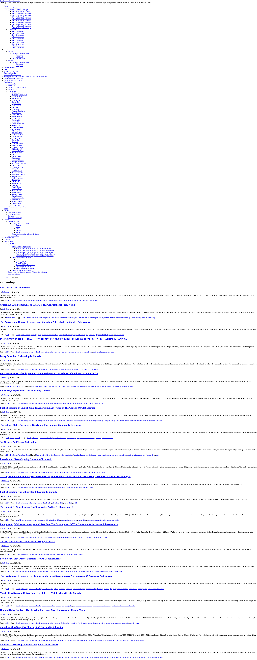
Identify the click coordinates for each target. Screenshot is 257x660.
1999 (7, 386)
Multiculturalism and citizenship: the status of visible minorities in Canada (40, 593)
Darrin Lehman (17, 189)
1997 (7, 300)
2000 (7, 403)
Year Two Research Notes (12, 75)
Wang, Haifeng (17, 96)
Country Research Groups (20, 223)
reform (106, 537)
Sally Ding (5, 292)
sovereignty (69, 554)
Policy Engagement (14, 274)
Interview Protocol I (18, 58)
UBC (5, 69)
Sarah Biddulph (17, 196)
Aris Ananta (16, 200)
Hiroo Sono (15, 165)
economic (81, 318)
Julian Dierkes (16, 113)
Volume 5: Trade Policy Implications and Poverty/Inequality (35, 256)
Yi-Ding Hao (16, 205)
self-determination (104, 352)
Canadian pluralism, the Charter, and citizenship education (31, 627)
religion (126, 623)
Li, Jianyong (16, 93)
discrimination (27, 300)
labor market (133, 589)
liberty (111, 318)
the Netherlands (94, 300)
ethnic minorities (91, 589)
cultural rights (72, 318)
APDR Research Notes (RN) (21, 270)
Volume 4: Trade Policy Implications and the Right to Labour (35, 254)
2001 (7, 520)
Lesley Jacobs (16, 105)
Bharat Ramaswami (18, 124)
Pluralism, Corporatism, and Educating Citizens (25, 390)
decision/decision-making (50, 335)
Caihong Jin (16, 100)
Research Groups (13, 221)
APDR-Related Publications (25, 268)
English (39, 537)
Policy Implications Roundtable (14, 80)
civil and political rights (46, 318)
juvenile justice (80, 335)
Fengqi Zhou (16, 140)
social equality (83, 300)
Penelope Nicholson (18, 174)
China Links (12, 243)
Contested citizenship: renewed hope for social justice (29, 644)
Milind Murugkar (17, 178)
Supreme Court (150, 455)
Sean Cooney (16, 109)
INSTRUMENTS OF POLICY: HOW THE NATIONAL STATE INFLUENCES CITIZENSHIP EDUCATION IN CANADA (63, 339)
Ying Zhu (15, 142)
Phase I (10, 51)
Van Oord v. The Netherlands (15, 287)
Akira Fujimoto (17, 98)
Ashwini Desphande (18, 111)
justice (109, 386)
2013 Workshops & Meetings (21, 20)
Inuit (79, 537)
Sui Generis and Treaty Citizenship (18, 442)
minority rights (116, 386)
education (64, 352)
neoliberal (92, 335)
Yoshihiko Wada (17, 152)
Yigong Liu (15, 122)
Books (18, 259)
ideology (101, 420)
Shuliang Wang (17, 136)
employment (77, 589)
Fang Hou (15, 107)
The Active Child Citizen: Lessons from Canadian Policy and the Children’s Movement (45, 322)
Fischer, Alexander (10, 73)
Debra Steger (16, 158)
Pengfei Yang (16, 138)
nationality (62, 300)
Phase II (10, 60)
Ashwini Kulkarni (17, 147)
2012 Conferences (18, 42)
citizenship (19, 300)
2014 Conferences (18, 39)
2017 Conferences (18, 33)
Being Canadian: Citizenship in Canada (20, 356)
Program (6, 219)
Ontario (83, 369)
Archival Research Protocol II (21, 62)
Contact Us (7, 239)
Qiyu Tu (14, 154)
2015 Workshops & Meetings (21, 17)
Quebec (132, 420)
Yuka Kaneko (16, 190)
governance (73, 520)
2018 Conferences (18, 31)
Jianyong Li (16, 120)
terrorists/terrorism (106, 571)
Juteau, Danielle (15, 438)
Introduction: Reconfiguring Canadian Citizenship (26, 459)
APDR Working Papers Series (21, 247)
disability (67, 657)
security (138, 318)
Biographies (12, 91)
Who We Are (12, 84)
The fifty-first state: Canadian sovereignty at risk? (27, 541)
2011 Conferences (17, 44)
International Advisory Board (17, 207)
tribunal (111, 335)
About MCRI (12, 89)
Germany (100, 589)
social (143, 318)
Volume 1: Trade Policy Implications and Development (33, 248)
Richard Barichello (18, 198)
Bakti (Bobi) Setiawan (19, 163)
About (6, 209)
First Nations (80, 386)
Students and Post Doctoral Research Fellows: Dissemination (27, 272)
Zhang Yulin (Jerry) (18, 151)
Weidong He (16, 129)
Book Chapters (21, 261)
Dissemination (8, 241)
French (45, 537)
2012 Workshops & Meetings (21, 22)
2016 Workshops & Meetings (21, 15)
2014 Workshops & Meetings (21, 19)
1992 (7, 537)
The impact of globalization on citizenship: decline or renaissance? (36, 507)
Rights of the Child (102, 335)
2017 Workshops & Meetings (21, 13)
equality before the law (40, 300)
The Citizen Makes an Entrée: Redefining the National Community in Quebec (40, 425)
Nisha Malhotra (17, 203)
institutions (124, 589)
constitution (68, 455)
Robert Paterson (17, 114)
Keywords (19, 55)
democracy (57, 403)
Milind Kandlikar (17, 201)
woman (136, 623)
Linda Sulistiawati (17, 160)
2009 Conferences (18, 48)
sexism (155, 420)
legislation (105, 318)
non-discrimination (72, 300)
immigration (57, 487)
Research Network (14, 214)
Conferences (12, 29)
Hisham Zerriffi (17, 149)
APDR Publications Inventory (21, 257)
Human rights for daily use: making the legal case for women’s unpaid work (42, 610)
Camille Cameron (17, 143)
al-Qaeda (18, 571)
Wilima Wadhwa (17, 134)
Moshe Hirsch (16, 192)
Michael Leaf (16, 118)
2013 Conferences (18, 40)
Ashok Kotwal (16, 187)
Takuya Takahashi (18, 162)
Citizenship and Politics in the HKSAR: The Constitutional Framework (37, 304)
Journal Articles (21, 263)
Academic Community (15, 218)
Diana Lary (15, 185)
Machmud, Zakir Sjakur (19, 95)
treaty (158, 455)
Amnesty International (29, 571)
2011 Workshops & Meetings (21, 24)
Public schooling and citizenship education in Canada (28, 492)
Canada (18, 225)
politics (133, 318)
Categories (19, 57)
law (87, 335)
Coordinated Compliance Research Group (25, 234)
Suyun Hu (15, 102)
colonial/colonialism (61, 318)
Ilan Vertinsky (16, 156)
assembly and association (39, 386)
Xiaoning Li (16, 180)
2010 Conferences (18, 46)
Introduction (8, 82)
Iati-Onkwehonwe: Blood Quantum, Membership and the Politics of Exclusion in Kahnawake (49, 373)
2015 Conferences (18, 37)
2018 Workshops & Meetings (21, 11)
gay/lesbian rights (97, 657)
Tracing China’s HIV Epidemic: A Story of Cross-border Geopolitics (25, 76)
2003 (7, 554)
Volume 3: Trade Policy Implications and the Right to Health (35, 252)
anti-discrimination (21, 657)
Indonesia (19, 230)
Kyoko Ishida (16, 104)
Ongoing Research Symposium (14, 78)
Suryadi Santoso (17, 125)
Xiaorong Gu (16, 131)
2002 (7, 335)
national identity (53, 300)
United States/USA (80, 554)
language (89, 537)
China (18, 227)
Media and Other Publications (25, 265)
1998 (7, 369)
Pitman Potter (16, 169)
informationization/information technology (100, 520)
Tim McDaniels (17, 176)
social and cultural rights (136, 640)
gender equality (70, 472)
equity (83, 589)
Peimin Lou (15, 181)
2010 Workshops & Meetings (21, 26)
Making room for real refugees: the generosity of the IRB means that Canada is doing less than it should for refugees (65, 476)
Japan (18, 232)
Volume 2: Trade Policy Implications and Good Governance (35, 250)
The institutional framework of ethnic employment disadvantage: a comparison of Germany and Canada (56, 576)
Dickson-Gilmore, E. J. (17, 386)
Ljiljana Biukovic (17, 127)
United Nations (119, 335)
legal (99, 318)
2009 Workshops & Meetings (21, 28)
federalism (76, 455)
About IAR (11, 86)
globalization (84, 420)
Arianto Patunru (17, 116)
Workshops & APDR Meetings (18, 10)
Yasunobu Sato (17, 145)
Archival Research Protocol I (21, 53)
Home (6, 6)
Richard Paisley (17, 171)
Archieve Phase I (9, 67)
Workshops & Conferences (12, 8)
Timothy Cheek (17, 194)
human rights (93, 318)
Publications (12, 245)
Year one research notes (11, 71)
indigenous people (100, 386)
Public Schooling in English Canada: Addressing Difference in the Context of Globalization (47, 407)
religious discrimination (120, 640)
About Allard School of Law (17, 87)
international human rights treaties (113, 623)
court (39, 335)
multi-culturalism (64, 369)
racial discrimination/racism (144, 420)
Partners (6, 210)
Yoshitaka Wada (17, 133)
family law (62, 335)
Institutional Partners (14, 212)
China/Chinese (26, 318)
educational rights (57, 503)
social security (150, 318)
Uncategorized (10, 318)
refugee (85, 487)
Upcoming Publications (23, 266)
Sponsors (11, 216)
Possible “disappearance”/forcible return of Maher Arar (30, 558)
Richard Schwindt (17, 167)
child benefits (25, 335)
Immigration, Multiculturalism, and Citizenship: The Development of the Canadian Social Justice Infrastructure (59, 524)
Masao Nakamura (17, 172)
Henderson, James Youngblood (20, 455)
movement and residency (122, 318)
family (87, 318)
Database (7, 49)
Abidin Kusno (16, 183)
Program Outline (13, 236)
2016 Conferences (18, 35)
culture (46, 369)
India (17, 228)
